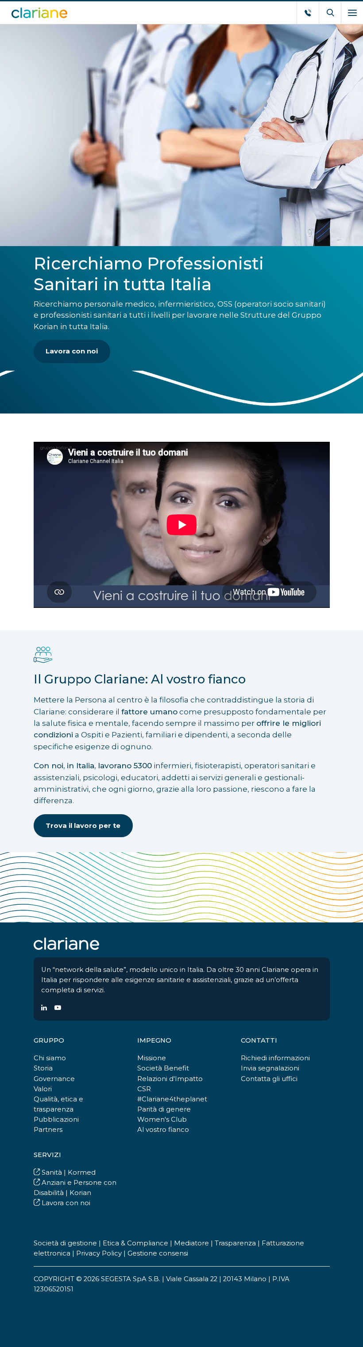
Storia (43, 1068)
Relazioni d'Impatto (170, 1079)
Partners (48, 1130)
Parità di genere (164, 1109)
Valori (43, 1089)
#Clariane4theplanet (172, 1099)
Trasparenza (235, 1243)
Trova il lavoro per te (83, 826)
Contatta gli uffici (269, 1079)
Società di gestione (65, 1243)
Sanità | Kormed (68, 1172)
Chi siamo (50, 1058)
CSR (144, 1089)
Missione (151, 1058)
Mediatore (191, 1243)
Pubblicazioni (56, 1119)
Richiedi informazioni (275, 1058)
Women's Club (162, 1119)
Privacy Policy (99, 1253)
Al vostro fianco (163, 1130)
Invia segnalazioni (270, 1068)
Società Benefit (163, 1068)
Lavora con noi (72, 351)
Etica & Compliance (135, 1243)
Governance (54, 1079)
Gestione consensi (157, 1253)
